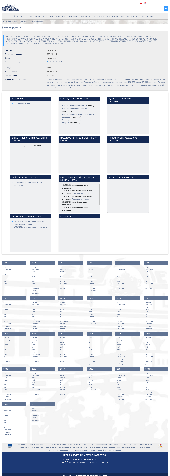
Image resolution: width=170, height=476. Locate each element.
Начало (7, 21)
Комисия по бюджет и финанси (75, 108)
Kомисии (60, 16)
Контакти (72, 462)
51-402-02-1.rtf (55, 62)
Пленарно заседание (80, 193)
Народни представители (41, 16)
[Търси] (166, 8)
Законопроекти (37, 21)
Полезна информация (142, 16)
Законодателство (21, 21)
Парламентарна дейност (79, 16)
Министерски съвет (22, 104)
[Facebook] (65, 462)
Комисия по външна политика (74, 106)
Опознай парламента (118, 16)
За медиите (99, 16)
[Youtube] (63, 462)
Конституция (20, 16)
